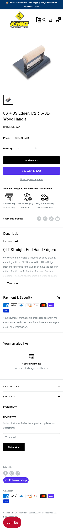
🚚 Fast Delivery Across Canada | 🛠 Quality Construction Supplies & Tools (31, 4)
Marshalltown (11, 126)
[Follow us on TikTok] (18, 473)
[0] (57, 20)
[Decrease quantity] (18, 148)
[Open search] (44, 20)
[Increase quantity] (35, 148)
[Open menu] (4, 20)
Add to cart (31, 160)
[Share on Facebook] (39, 218)
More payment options (31, 179)
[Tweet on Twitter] (51, 218)
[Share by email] (57, 218)
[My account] (50, 20)
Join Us (12, 522)
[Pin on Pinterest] (45, 218)
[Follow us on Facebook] (5, 473)
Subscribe (14, 446)
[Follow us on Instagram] (11, 473)
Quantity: (8, 148)
